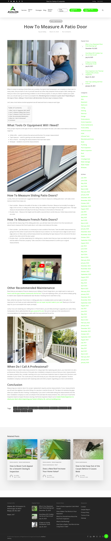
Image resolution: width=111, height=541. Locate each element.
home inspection (22, 408)
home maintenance (44, 408)
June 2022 (84, 311)
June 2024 (84, 249)
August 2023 (85, 277)
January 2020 (85, 362)
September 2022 (86, 303)
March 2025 (84, 223)
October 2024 (85, 237)
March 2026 (84, 189)
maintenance (54, 408)
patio (69, 408)
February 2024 (85, 260)
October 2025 (85, 203)
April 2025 (84, 220)
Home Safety (85, 128)
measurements (63, 408)
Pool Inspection (86, 148)
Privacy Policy (85, 512)
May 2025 (84, 217)
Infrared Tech (85, 136)
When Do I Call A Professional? (17, 118)
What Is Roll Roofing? (62, 521)
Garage (83, 116)
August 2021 (85, 340)
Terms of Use (85, 515)
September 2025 (86, 206)
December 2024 (86, 232)
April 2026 (84, 186)
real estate (24, 411)
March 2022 (84, 320)
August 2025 (85, 209)
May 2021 (84, 348)
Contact (83, 507)
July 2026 (83, 178)
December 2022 (86, 297)
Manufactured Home (87, 139)
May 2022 (84, 314)
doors (15, 408)
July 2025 (83, 212)
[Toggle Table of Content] (28, 108)
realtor (30, 411)
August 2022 (85, 306)
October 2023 (85, 271)
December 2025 (86, 197)
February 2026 (85, 192)
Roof (82, 153)
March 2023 (84, 288)
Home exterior (85, 119)
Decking (83, 111)
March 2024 (84, 257)
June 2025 (84, 215)
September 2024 (86, 240)
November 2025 (86, 200)
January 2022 (85, 325)
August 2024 (85, 243)
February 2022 (85, 323)
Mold (82, 142)
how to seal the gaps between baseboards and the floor (24, 293)
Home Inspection (86, 122)
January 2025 (85, 229)
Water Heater (85, 165)
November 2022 (86, 300)
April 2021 (84, 351)
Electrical (83, 113)
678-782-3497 (13, 511)
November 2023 (86, 269)
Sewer (83, 156)
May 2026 (84, 183)
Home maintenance (56, 21)
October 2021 (85, 334)
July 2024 (83, 246)
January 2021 (85, 360)
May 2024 (84, 252)
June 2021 (84, 345)
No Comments (66, 32)
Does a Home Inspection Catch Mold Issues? (67, 507)
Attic (82, 99)
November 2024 (86, 234)
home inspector (33, 408)
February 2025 (85, 226)
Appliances (84, 96)
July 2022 (83, 308)
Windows (84, 167)
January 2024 (85, 263)
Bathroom (84, 105)
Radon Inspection (86, 150)
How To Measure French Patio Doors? (19, 114)
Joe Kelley (43, 32)
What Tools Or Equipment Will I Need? (19, 110)
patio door (17, 411)
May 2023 (84, 283)
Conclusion (12, 120)
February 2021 (85, 357)
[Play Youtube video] (42, 265)
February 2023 (85, 291)
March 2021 (84, 354)
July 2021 (83, 342)
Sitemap (83, 518)
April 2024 (84, 254)
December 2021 (86, 328)
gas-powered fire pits (37, 311)
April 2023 (84, 286)
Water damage (85, 162)
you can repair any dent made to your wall (49, 302)
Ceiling (83, 108)
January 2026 (85, 195)
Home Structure (86, 130)
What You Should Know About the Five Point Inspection (66, 518)
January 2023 (85, 294)
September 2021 (86, 337)
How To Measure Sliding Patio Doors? (19, 112)
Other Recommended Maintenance (18, 116)
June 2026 (84, 180)
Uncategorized (85, 159)
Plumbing (84, 145)
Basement (84, 102)
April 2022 (84, 317)
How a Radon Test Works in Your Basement (66, 513)
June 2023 (84, 280)
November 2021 (86, 331)
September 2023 (86, 274)
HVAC (82, 133)
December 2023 (86, 266)
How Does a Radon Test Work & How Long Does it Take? (67, 525)
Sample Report (85, 509)
